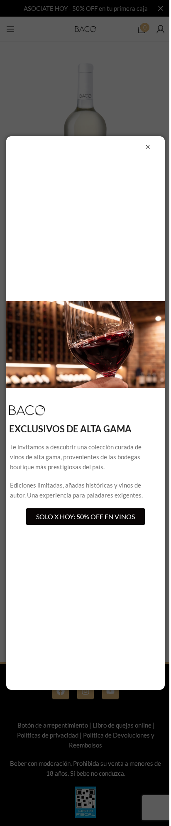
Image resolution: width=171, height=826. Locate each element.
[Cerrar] (147, 147)
